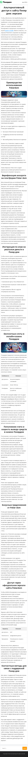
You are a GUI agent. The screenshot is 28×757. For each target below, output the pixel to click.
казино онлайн (9, 30)
